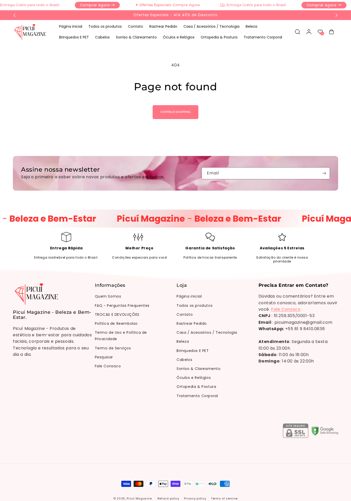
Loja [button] (182, 285)
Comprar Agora (88, 5)
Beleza (183, 341)
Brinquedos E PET (193, 350)
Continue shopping (175, 112)
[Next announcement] (336, 15)
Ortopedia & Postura (196, 386)
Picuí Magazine (139, 498)
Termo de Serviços (113, 348)
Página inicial (189, 296)
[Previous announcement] (14, 15)
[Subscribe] (324, 173)
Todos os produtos (195, 305)
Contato (185, 314)
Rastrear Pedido (192, 323)
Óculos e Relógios (194, 377)
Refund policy (168, 498)
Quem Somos (108, 296)
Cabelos (184, 359)
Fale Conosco (108, 366)
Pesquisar (104, 357)
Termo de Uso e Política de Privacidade (121, 336)
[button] (297, 31)
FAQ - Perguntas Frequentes (122, 305)
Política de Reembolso (116, 323)
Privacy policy (195, 498)
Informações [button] (110, 285)
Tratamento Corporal (197, 395)
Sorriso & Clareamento (199, 368)
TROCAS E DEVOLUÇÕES (117, 314)
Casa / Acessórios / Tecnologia (207, 332)
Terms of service (224, 498)
